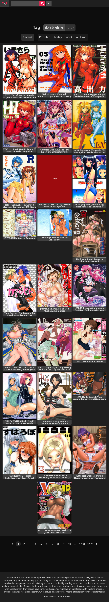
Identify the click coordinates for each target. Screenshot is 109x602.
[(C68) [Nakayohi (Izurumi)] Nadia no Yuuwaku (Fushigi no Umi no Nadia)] (89, 450)
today (58, 37)
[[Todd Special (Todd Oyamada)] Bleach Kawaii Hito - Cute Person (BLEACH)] (19, 288)
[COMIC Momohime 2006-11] (89, 339)
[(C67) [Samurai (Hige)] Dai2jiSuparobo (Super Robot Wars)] (19, 450)
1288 (82, 544)
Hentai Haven (64, 596)
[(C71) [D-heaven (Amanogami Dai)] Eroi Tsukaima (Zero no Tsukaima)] (89, 285)
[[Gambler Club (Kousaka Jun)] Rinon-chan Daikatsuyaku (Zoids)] (54, 124)
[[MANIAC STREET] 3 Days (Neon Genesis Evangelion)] (54, 179)
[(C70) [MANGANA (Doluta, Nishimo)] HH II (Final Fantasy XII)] (54, 450)
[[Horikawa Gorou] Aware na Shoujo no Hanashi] (89, 233)
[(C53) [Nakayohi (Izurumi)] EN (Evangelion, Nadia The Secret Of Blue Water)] (89, 124)
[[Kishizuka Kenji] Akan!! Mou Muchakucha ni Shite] (54, 285)
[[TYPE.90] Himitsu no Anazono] (19, 223)
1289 (90, 544)
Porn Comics (50, 596)
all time (81, 37)
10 (69, 544)
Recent (28, 37)
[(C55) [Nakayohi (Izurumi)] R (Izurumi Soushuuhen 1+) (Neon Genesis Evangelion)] (19, 179)
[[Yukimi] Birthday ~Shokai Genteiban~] (54, 222)
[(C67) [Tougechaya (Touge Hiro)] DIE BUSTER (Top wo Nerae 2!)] (54, 342)
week (69, 37)
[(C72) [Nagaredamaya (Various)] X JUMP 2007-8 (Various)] (54, 505)
